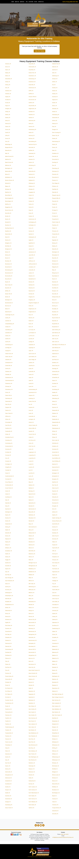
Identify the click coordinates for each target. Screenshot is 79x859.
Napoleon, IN (32, 691)
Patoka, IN (54, 138)
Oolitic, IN (54, 81)
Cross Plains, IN (9, 482)
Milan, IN (31, 577)
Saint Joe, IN (55, 338)
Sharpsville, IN (55, 410)
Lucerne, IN (31, 467)
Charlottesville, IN (9, 380)
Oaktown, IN (55, 66)
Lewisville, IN (32, 416)
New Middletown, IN (33, 733)
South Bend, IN (55, 455)
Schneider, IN (55, 374)
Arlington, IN (8, 108)
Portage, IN (54, 210)
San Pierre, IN (55, 359)
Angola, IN (7, 96)
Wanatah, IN (55, 667)
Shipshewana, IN (56, 428)
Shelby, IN (54, 416)
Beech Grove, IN (9, 162)
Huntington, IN (32, 225)
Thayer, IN (54, 565)
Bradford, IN (8, 231)
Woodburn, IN (55, 789)
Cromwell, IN (8, 479)
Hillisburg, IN (32, 183)
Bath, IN (7, 153)
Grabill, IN (7, 792)
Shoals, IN (54, 434)
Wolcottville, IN (55, 783)
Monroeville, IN (32, 622)
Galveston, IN (8, 754)
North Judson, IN (33, 786)
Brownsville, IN (8, 275)
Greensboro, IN (32, 75)
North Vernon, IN (33, 798)
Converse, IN (8, 449)
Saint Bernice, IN (56, 332)
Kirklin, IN (31, 305)
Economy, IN (8, 589)
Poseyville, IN (55, 219)
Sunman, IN (54, 526)
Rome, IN (54, 299)
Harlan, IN (31, 132)
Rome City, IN (55, 302)
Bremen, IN (7, 240)
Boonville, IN (8, 213)
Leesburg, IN (32, 398)
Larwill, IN (31, 383)
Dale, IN (7, 500)
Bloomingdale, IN (9, 198)
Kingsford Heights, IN (34, 302)
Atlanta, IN (7, 117)
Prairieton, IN (55, 225)
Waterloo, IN (55, 679)
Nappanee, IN (32, 694)
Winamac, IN (55, 763)
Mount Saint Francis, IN (34, 670)
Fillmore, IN (7, 658)
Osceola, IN (54, 96)
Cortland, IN (8, 452)
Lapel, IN (31, 380)
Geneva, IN (7, 768)
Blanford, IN (8, 192)
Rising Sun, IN (55, 273)
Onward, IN (54, 78)
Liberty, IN (31, 422)
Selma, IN (54, 401)
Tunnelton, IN (55, 586)
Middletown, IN (32, 571)
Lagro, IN (31, 350)
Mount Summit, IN (33, 673)
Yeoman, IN (54, 798)
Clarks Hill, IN (8, 395)
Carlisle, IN (7, 338)
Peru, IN (54, 165)
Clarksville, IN (8, 401)
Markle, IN (31, 500)
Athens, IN (7, 114)
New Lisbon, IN (32, 727)
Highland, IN (31, 180)
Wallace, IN (54, 661)
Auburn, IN (7, 126)
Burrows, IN (8, 305)
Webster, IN (54, 691)
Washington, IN (55, 676)
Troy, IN (54, 583)
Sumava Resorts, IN (56, 521)
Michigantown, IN (33, 565)
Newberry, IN (32, 763)
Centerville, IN (8, 365)
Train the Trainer (39, 51)
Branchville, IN (8, 234)
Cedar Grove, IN (9, 353)
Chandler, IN (8, 374)
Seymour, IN (55, 407)
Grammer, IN (8, 795)
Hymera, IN (31, 231)
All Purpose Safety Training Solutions (38, 856)
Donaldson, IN (8, 550)
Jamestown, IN (32, 252)
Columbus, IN (8, 440)
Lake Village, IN (32, 359)
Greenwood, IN (32, 87)
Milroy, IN (31, 595)
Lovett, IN (31, 461)
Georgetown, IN (9, 774)
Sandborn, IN (55, 362)
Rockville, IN (55, 293)
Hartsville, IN (32, 147)
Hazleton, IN (31, 159)
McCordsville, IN (32, 526)
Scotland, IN (55, 383)
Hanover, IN (31, 126)
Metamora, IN (32, 553)
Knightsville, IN (32, 311)
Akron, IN (7, 66)
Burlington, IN (8, 299)
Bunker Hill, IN (8, 293)
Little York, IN (32, 446)
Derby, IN (7, 544)
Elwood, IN (7, 616)
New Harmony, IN (33, 718)
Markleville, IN (32, 503)
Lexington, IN (32, 419)
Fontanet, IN (8, 682)
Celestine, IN (8, 359)
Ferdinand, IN (8, 655)
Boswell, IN (7, 222)
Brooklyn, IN (8, 261)
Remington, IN (55, 252)
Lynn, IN (30, 470)
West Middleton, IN (56, 709)
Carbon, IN (7, 335)
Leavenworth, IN (32, 392)
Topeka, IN (54, 577)
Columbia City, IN (9, 437)
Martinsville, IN (32, 509)
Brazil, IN (7, 237)
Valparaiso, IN (55, 622)
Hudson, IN (31, 216)
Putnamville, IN (55, 234)
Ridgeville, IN (55, 267)
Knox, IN (31, 314)
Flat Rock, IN (8, 667)
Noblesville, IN (32, 780)
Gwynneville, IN (32, 105)
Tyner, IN (54, 592)
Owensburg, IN (55, 114)
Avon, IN (7, 141)
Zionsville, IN (55, 813)
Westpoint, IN (55, 724)
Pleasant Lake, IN (56, 195)
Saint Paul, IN (55, 350)
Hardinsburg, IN (32, 129)
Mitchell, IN (31, 604)
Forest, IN (7, 685)
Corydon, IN (8, 461)
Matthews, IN (32, 515)
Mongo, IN (31, 610)
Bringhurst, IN (8, 249)
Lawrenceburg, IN (33, 389)
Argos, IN (7, 105)
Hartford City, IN (32, 144)
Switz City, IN (55, 535)
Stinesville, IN (55, 500)
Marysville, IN (32, 512)
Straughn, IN (55, 506)
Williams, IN (55, 754)
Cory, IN (7, 458)
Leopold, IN (31, 407)
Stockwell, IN (55, 503)
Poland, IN (54, 204)
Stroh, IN (54, 509)
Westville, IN (55, 730)
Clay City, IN (8, 404)
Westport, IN (55, 727)
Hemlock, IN (31, 174)
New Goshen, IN (32, 715)
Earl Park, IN (8, 574)
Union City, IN (55, 598)
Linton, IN (31, 443)
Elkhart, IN (7, 607)
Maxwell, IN (31, 521)
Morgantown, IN (32, 655)
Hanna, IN (31, 123)
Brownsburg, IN (8, 270)
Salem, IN (54, 356)
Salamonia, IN (55, 353)
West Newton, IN (56, 712)
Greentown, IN (32, 81)
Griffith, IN (31, 93)
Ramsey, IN (54, 243)
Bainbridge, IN (8, 144)
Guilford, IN (31, 102)
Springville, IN (55, 476)
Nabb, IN (31, 688)
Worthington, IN (55, 792)
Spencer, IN (54, 464)
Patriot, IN (54, 144)
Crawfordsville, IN (9, 476)
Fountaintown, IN (9, 703)
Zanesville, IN (55, 810)
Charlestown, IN (9, 377)
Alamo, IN (7, 69)
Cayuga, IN (7, 350)
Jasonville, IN (32, 255)
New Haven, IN (32, 721)
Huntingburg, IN (32, 222)
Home (12, 1)
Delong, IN (7, 526)
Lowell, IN (31, 464)
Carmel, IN (7, 341)
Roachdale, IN (55, 275)
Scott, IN (54, 386)
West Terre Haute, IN (57, 715)
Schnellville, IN (55, 377)
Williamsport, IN (56, 760)
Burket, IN (7, 296)
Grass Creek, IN (9, 807)
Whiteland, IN (55, 742)
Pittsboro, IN (55, 186)
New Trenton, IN (32, 754)
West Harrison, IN (56, 700)
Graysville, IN (32, 63)
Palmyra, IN (54, 123)
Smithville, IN (55, 443)
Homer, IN (31, 207)
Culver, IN (7, 491)
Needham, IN (32, 703)
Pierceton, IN (55, 174)
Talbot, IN (54, 541)
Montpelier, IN (32, 643)
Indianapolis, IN (32, 237)
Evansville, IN (8, 631)
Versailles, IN (55, 637)
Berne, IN (7, 174)
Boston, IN (7, 219)
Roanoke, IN (55, 281)
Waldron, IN (55, 655)
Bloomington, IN (9, 201)
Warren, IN (54, 670)
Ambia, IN (7, 81)
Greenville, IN (32, 84)
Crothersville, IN (9, 485)
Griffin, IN (31, 90)
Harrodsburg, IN (32, 141)
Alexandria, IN (8, 78)
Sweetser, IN (55, 532)
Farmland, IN (8, 652)
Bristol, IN (7, 252)
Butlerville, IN (8, 311)
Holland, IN (31, 201)
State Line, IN (55, 488)
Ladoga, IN (31, 341)
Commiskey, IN (8, 443)
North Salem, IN (32, 795)
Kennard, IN (31, 281)
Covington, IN (8, 464)
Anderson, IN (8, 90)
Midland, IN (31, 574)
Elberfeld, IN (8, 598)
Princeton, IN (55, 231)
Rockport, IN (55, 290)
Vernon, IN (54, 634)
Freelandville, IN (9, 733)
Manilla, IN (31, 488)
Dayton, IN (7, 515)
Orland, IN (54, 90)
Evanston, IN (8, 628)
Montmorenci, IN (32, 640)
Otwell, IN (54, 111)
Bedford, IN (8, 159)
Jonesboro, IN (32, 267)
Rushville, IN (55, 320)
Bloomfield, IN (8, 195)
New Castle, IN (32, 712)
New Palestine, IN (33, 736)
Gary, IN (7, 760)
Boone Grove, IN (9, 210)
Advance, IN (8, 63)
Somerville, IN (55, 452)
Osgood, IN (54, 99)
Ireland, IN (31, 246)
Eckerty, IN (7, 586)
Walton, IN (54, 664)
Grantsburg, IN (8, 804)
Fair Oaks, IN (8, 634)
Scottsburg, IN (55, 389)
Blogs (35, 1)
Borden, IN (7, 216)
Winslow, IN (55, 777)
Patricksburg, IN (56, 141)
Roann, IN (54, 278)
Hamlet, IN (31, 117)
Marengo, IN (31, 491)
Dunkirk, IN (7, 562)
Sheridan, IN (55, 425)
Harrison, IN (31, 138)
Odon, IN (54, 72)
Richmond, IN (55, 264)
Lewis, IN (31, 413)
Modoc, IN (31, 607)
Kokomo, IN (31, 317)
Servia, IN (54, 404)
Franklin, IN (7, 721)
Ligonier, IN (31, 431)
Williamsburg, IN (56, 757)
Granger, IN (7, 801)
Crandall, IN (8, 470)
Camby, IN (7, 317)
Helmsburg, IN (32, 165)
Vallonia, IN (54, 619)
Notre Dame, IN (32, 804)
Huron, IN (31, 228)
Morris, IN (31, 661)
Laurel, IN (31, 386)
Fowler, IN (7, 706)
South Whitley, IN (56, 461)
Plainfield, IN (55, 189)
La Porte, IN (31, 335)
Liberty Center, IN (33, 425)
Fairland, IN (7, 640)
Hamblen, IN (31, 111)
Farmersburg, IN (9, 649)
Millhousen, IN (32, 589)
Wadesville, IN (55, 649)
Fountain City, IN (9, 700)
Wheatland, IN (55, 736)
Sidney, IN (54, 437)
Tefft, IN (54, 550)
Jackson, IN (31, 249)
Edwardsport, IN (9, 595)
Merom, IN (31, 547)
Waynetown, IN (55, 688)
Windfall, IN (54, 768)
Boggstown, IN (8, 207)
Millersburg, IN (32, 586)
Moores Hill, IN (32, 649)
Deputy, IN (7, 541)
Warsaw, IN (54, 673)
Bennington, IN (8, 168)
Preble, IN (54, 228)
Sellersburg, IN (55, 398)
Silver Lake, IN (55, 440)
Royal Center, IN (56, 317)
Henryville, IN (32, 177)
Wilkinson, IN (55, 751)
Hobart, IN (31, 195)
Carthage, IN (8, 347)
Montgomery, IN (32, 634)
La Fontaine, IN (32, 332)
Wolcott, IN (54, 780)
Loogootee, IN (32, 455)
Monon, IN (31, 613)
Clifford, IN (7, 416)
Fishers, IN (7, 664)
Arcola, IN (7, 102)
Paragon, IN (55, 129)
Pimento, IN (55, 180)
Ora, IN (53, 84)
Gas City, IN (8, 763)
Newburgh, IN (32, 766)
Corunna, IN (8, 455)
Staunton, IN (55, 491)
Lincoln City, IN (32, 434)
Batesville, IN (8, 150)
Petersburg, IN (55, 168)
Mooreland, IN (32, 646)
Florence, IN (8, 673)
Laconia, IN (31, 338)
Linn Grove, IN (32, 440)
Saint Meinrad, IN (56, 347)
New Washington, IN (33, 757)
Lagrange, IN (32, 347)
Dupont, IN (7, 568)
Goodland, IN (8, 783)
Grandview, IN (8, 798)
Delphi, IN (7, 529)
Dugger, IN (7, 559)
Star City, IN (55, 485)
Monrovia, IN (32, 625)
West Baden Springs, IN (57, 694)
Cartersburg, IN (8, 344)
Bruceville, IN (8, 278)
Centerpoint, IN (8, 362)
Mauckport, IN (32, 518)
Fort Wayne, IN (8, 694)
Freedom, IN (8, 730)
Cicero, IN (7, 392)
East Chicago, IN (9, 577)
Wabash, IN (54, 646)
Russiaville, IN (55, 326)
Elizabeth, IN (8, 601)
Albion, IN (7, 75)
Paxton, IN (54, 147)
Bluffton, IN (7, 204)
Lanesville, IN (32, 371)
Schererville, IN (55, 371)
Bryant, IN (7, 281)
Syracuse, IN (55, 538)
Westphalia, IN (55, 721)
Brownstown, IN (9, 273)
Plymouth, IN (55, 201)
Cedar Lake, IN (8, 356)
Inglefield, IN (32, 243)
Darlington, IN (8, 512)
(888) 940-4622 (65, 834)
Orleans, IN (54, 93)
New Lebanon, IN (33, 724)
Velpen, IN (54, 631)
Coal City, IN (8, 425)
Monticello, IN (32, 637)
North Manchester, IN (34, 792)
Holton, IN (31, 204)
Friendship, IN (8, 745)
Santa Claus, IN (55, 365)
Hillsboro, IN (31, 186)
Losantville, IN (32, 458)
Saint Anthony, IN (56, 329)
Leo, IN (30, 404)
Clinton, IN (7, 419)
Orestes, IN (54, 87)
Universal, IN (55, 610)
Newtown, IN (32, 771)
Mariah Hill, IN (32, 494)
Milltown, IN (31, 592)
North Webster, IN (33, 801)
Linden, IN (31, 437)
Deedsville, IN (8, 523)
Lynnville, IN (31, 473)
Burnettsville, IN (9, 302)
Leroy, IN (31, 410)
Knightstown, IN (32, 308)
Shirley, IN (54, 431)
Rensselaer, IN (55, 255)
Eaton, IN (7, 583)
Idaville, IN (31, 234)
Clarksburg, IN (8, 398)
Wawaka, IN (55, 685)
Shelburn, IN (55, 413)
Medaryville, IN (32, 532)
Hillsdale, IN (31, 189)
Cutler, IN (7, 494)
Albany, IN (7, 72)
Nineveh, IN (31, 774)
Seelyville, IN (55, 395)
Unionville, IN (55, 607)
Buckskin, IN (8, 287)
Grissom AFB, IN (32, 96)
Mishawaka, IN (32, 601)
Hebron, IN (31, 162)
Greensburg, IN (32, 78)
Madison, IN (31, 485)
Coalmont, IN (8, 428)
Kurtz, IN (31, 326)
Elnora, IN (7, 613)
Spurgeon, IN (55, 479)
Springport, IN (55, 473)
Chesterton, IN (8, 383)
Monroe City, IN (32, 619)
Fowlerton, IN (8, 709)
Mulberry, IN (31, 679)
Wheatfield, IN (55, 733)
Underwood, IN (55, 595)
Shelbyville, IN (55, 419)
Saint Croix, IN (55, 335)
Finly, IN (7, 661)
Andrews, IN (8, 93)
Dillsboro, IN (8, 547)
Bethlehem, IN (8, 177)
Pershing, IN (55, 162)
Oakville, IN (54, 69)
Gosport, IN (8, 789)
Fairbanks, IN (8, 637)
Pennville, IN (55, 156)
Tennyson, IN (55, 559)
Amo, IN (7, 87)
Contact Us (41, 1)
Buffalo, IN (7, 290)
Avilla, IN (7, 135)
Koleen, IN (31, 320)
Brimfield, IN (8, 246)
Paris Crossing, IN (56, 132)
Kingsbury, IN (32, 299)
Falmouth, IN (8, 646)
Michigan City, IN (33, 562)
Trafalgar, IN (55, 580)
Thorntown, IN (55, 568)
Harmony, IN (31, 135)
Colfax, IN (7, 434)
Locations (31, 1)
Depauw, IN (8, 538)
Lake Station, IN (32, 356)
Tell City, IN (54, 553)
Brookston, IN (8, 264)
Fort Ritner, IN (8, 691)
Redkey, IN (54, 246)
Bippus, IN (7, 186)
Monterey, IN (32, 628)
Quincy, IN (54, 237)
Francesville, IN (8, 712)
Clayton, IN (7, 410)
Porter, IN (54, 213)
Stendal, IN (54, 494)
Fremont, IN (8, 739)
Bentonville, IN (8, 171)
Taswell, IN (54, 544)
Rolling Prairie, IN (56, 296)
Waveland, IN (55, 682)
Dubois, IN (7, 556)
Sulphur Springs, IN (56, 518)
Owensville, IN (55, 117)
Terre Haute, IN (55, 562)
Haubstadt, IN (32, 153)
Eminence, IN (8, 619)
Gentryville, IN (8, 771)
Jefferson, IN (32, 261)
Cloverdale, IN (8, 422)
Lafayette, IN (32, 344)
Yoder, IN (54, 801)
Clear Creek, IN (8, 413)
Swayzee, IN (55, 529)
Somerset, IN (55, 449)
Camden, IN (8, 320)
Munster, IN (31, 685)
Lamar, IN (31, 368)
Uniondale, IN (55, 604)
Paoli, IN (54, 126)
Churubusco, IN (8, 389)
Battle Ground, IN (9, 156)
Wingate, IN (55, 771)
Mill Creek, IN (32, 583)
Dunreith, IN (8, 565)
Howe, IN (31, 213)
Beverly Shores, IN (9, 180)
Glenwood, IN (8, 777)
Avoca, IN (7, 138)
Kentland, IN (31, 284)
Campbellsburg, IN (9, 323)
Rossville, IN (55, 314)
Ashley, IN (7, 111)
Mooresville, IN (32, 652)
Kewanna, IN (31, 287)
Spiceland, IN (55, 470)
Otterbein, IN (55, 108)
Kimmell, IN (31, 293)
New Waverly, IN (32, 760)
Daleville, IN (8, 503)
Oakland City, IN (56, 63)
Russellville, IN (55, 323)
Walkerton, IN (55, 658)
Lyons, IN (31, 476)
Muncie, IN (31, 682)
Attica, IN (7, 120)
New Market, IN (32, 730)
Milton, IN (31, 598)
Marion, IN (31, 497)
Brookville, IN (8, 267)
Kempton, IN (31, 275)
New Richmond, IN (33, 745)
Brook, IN (7, 258)
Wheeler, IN (54, 739)
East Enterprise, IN (9, 580)
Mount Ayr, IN (32, 667)
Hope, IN (31, 210)
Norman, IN (31, 783)
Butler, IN (7, 308)
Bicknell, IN (7, 183)
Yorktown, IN (55, 804)
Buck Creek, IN (8, 284)
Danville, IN (7, 509)
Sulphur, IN (54, 515)
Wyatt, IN (54, 795)
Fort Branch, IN (8, 688)
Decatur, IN (7, 518)
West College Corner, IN (57, 697)
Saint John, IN (55, 341)
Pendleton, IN (55, 153)
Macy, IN (31, 482)
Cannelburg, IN (8, 329)
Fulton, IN (7, 751)
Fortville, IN (8, 697)
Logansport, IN (32, 452)
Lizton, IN (31, 449)
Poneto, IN (54, 207)
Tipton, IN (54, 574)
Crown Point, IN (9, 488)
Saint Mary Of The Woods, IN (59, 344)
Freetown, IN (8, 736)
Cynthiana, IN (8, 497)
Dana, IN (7, 506)
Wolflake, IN (55, 786)
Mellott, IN (31, 538)
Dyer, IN (7, 571)
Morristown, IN (32, 664)
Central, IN (7, 368)
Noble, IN (31, 777)
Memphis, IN (31, 541)
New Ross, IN (32, 748)
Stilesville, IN (55, 497)
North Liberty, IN (33, 789)
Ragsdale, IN (55, 240)
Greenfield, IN (32, 69)
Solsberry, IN (55, 446)
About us (17, 1)
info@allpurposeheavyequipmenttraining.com (63, 837)
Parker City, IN (55, 135)
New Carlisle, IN (32, 709)
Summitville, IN (55, 523)
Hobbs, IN (31, 198)
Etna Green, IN (8, 625)
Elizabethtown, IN (9, 604)
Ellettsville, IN (8, 610)
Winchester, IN (55, 766)
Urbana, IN (54, 616)
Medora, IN (31, 535)
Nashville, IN (31, 697)
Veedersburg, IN (56, 628)
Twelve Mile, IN (55, 589)
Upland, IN (54, 613)
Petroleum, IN (55, 171)
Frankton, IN (8, 724)
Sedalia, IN (54, 392)
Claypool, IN (8, 407)
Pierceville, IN (55, 177)
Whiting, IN (54, 748)
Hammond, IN (32, 120)
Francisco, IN (8, 715)
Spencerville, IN (55, 467)
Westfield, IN (55, 718)
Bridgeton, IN (8, 243)
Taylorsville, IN (55, 547)
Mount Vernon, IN (33, 676)
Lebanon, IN (31, 395)
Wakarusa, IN (55, 652)
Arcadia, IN (7, 99)
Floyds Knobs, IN (9, 676)
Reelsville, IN (55, 249)
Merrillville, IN (32, 550)
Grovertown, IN (32, 99)
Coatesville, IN (8, 431)
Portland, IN (55, 216)
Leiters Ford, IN (32, 401)
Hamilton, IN (31, 114)
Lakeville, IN (31, 365)
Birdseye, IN (8, 189)
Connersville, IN (9, 446)
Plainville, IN (55, 192)
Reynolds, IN (55, 258)
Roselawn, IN (55, 311)
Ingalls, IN (31, 240)
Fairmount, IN (8, 643)
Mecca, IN (31, 529)
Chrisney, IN (8, 386)
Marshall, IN (31, 506)
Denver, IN (7, 535)
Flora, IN (7, 670)
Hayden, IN (31, 156)
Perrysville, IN (55, 159)
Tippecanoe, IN (55, 571)
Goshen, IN (7, 786)
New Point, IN (32, 742)
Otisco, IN (54, 105)
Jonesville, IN (32, 270)
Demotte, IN (8, 532)
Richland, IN (55, 261)
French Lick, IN (8, 742)
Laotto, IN (31, 374)
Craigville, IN (8, 467)
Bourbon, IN (8, 225)
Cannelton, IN (8, 332)
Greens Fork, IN (32, 72)
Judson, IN (31, 273)
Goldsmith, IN (8, 780)
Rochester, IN (55, 284)
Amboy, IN (7, 84)
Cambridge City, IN (9, 314)
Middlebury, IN (32, 568)
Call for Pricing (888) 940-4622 (70, 1)
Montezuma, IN (32, 631)
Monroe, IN (31, 616)
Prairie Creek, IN (56, 222)
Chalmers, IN (8, 371)
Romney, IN (54, 305)
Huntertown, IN (32, 219)
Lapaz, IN (31, 377)
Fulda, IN (7, 748)
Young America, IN (56, 807)
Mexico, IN (31, 556)
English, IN (7, 622)
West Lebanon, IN (56, 706)
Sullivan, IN (54, 512)
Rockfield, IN (55, 287)
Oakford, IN (31, 807)
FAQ (27, 1)
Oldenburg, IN (55, 75)
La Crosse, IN (32, 329)
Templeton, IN (55, 556)
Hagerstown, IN (32, 108)
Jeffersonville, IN (33, 264)
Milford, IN (31, 580)
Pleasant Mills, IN (56, 198)
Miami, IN (31, 559)
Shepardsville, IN (56, 422)
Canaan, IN (7, 326)
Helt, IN (30, 168)
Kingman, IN (31, 296)
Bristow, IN (7, 255)
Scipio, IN (54, 380)
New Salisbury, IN (33, 751)
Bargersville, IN (8, 147)
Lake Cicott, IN (32, 353)
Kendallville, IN (32, 278)
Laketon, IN (31, 362)
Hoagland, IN (32, 192)
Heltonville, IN (32, 171)
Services (22, 1)
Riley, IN (54, 270)
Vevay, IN (54, 640)
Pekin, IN (54, 150)
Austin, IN (7, 132)
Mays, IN (31, 523)
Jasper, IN (31, 258)
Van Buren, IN (55, 625)
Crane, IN (7, 473)
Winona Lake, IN (56, 774)
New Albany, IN (32, 706)
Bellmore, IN (8, 165)
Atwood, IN (7, 123)
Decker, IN (7, 521)
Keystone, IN (32, 290)
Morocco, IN (31, 658)
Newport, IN (31, 768)
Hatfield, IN (31, 150)
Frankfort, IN (8, 718)
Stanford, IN (55, 482)
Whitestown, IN (55, 745)
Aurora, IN (7, 129)
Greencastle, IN (32, 66)
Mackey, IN (31, 479)
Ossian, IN (54, 102)
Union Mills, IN (55, 601)
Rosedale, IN (55, 308)
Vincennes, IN (55, 643)
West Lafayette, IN (56, 703)
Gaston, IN (7, 766)
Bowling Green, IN (9, 228)
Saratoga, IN (55, 368)
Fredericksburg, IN (9, 727)
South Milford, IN (56, 458)
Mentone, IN (31, 544)
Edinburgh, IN (8, 592)
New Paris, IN (32, 739)
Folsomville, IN (8, 679)
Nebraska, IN (32, 700)
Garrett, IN (7, 757)
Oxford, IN (54, 120)
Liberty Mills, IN (32, 428)
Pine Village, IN (55, 183)
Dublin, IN (7, 553)
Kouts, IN (31, 323)
